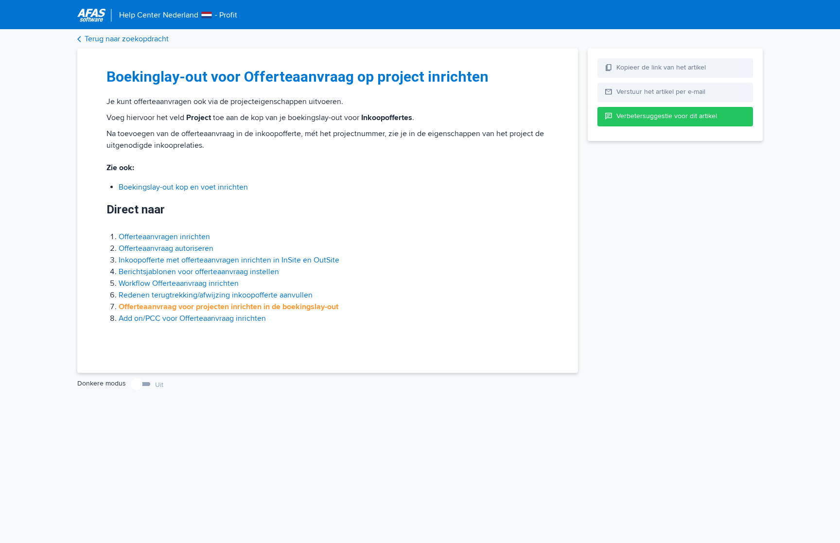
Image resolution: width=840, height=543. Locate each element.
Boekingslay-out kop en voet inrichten (183, 187)
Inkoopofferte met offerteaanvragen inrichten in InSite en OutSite (229, 260)
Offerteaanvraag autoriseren (166, 248)
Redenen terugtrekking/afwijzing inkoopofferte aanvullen (216, 295)
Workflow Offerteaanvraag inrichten (179, 283)
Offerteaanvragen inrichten (164, 237)
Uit (159, 385)
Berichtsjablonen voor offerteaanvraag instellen (199, 272)
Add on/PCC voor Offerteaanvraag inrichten (192, 318)
